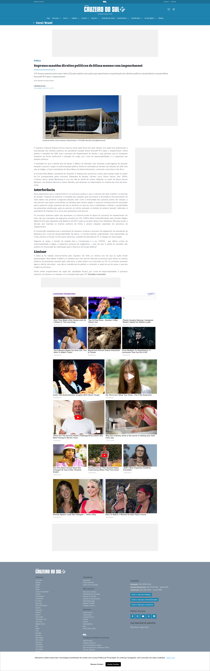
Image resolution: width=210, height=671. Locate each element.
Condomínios (40, 596)
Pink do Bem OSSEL (89, 629)
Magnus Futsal (40, 624)
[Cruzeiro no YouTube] (143, 616)
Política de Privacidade (90, 585)
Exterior (38, 615)
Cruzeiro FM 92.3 (88, 617)
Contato (173, 1)
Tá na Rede (39, 647)
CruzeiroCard (87, 615)
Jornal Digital (149, 18)
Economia (39, 610)
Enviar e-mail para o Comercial (142, 605)
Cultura (84, 18)
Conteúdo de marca (108, 18)
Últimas (161, 18)
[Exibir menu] (173, 9)
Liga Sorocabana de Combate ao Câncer (96, 647)
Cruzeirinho (39, 599)
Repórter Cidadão (89, 603)
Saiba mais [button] (170, 658)
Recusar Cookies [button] (97, 664)
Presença (39, 642)
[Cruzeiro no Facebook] (132, 616)
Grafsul (85, 622)
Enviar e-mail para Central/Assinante (144, 600)
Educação (39, 603)
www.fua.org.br (88, 641)
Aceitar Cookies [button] (113, 664)
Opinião (74, 18)
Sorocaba (55, 18)
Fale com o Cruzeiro (89, 592)
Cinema (38, 594)
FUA (84, 635)
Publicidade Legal (89, 601)
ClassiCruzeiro (87, 612)
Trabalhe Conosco (89, 606)
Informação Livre (41, 619)
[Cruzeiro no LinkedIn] (154, 616)
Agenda (38, 583)
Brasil (37, 587)
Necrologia (39, 638)
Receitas (38, 633)
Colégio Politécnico (89, 643)
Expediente (86, 580)
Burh (84, 626)
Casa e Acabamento (42, 592)
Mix (37, 626)
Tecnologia (39, 649)
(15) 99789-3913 (145, 584)
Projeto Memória (88, 583)
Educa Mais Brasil (41, 605)
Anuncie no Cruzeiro (89, 596)
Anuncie (166, 1)
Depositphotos (88, 624)
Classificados (135, 18)
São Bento (39, 645)
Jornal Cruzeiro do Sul (105, 9)
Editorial (38, 612)
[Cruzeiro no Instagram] (137, 616)
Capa (48, 18)
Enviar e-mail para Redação (141, 595)
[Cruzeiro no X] (148, 616)
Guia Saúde (39, 617)
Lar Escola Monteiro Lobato (92, 645)
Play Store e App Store (139, 627)
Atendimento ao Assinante (91, 594)
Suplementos (122, 18)
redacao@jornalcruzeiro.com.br (44, 88)
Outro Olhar (39, 640)
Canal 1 (38, 589)
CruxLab (85, 619)
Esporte (94, 18)
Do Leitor (39, 601)
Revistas (38, 635)
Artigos (38, 585)
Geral (65, 18)
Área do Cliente (39, 1)
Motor (37, 628)
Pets (37, 631)
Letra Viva (39, 622)
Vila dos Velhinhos (89, 650)
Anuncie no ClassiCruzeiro (91, 599)
